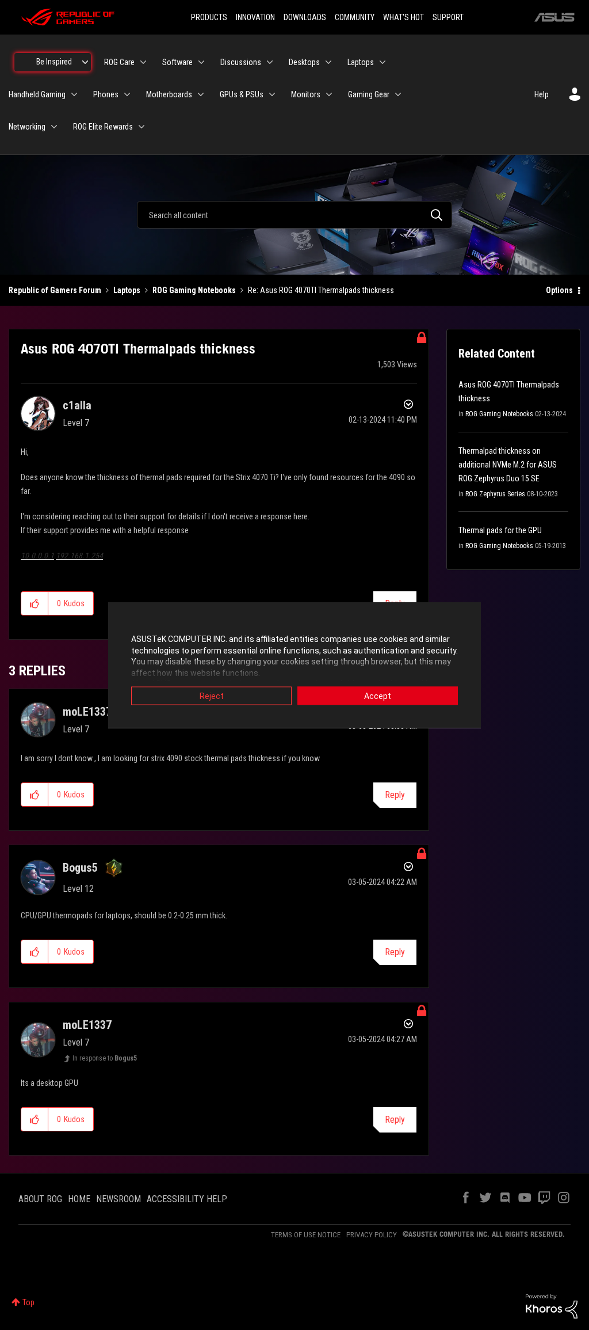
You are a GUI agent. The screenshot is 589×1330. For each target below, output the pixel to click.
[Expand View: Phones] (127, 94)
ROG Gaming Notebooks (194, 290)
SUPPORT (448, 17)
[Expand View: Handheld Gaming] (74, 94)
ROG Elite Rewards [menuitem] (103, 126)
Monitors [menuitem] (305, 94)
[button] (34, 603)
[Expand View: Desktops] (328, 62)
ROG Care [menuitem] (119, 62)
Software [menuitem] (177, 62)
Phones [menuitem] (105, 94)
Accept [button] (377, 696)
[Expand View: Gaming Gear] (398, 94)
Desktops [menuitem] (304, 62)
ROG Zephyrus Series (495, 494)
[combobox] (294, 215)
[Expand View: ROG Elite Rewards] (141, 127)
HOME (79, 1199)
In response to (104, 1058)
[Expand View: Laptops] (382, 62)
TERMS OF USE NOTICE (306, 1234)
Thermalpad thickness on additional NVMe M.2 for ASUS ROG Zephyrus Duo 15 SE (507, 464)
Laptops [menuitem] (360, 62)
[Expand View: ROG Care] (143, 62)
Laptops (126, 290)
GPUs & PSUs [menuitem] (241, 94)
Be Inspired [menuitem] (54, 61)
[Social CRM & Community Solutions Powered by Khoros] (551, 1305)
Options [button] (559, 290)
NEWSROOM (118, 1199)
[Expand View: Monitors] (329, 94)
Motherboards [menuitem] (169, 94)
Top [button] (28, 1302)
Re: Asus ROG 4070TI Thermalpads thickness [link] (321, 290)
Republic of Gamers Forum (55, 290)
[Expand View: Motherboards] (200, 94)
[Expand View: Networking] (54, 127)
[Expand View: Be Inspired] (85, 62)
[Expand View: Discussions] (270, 62)
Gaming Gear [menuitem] (368, 94)
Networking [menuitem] (27, 126)
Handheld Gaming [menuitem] (37, 94)
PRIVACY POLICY (371, 1234)
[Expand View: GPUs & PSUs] (272, 94)
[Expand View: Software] (201, 62)
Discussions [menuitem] (240, 62)
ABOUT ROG (40, 1199)
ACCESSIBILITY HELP (187, 1199)
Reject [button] (212, 696)
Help (541, 94)
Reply (395, 794)
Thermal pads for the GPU (500, 530)
